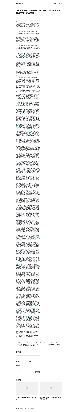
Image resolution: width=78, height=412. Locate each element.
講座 (24, 54)
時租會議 (19, 177)
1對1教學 (31, 48)
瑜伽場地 (22, 249)
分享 (31, 224)
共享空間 (22, 149)
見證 (31, 155)
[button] (55, 3)
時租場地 (29, 132)
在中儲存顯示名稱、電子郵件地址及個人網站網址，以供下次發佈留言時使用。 (28, 369)
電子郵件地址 (30, 361)
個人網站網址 (18, 365)
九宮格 (34, 82)
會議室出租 (20, 308)
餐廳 (27, 15)
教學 (35, 79)
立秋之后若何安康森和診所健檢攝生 (26, 397)
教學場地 (37, 205)
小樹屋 (17, 132)
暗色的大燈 (19, 3)
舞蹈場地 (35, 289)
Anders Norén (29, 408)
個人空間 (34, 57)
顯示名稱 (17, 361)
